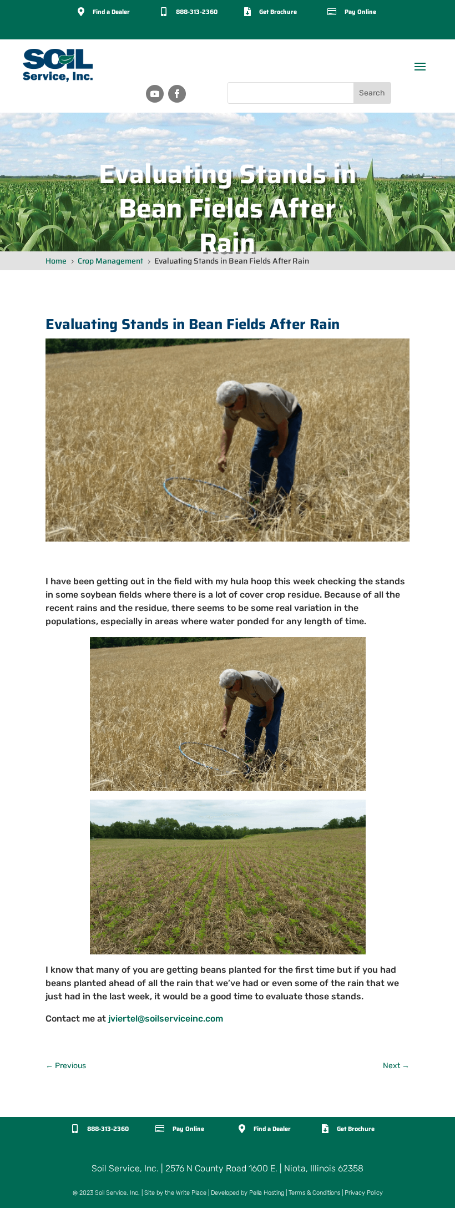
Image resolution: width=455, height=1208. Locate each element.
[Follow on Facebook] (177, 94)
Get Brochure (278, 12)
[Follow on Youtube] (155, 94)
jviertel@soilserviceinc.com (165, 1018)
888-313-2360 (197, 12)
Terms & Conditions (314, 1192)
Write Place (191, 1192)
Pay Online (360, 12)
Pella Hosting (266, 1192)
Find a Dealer (111, 12)
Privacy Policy (364, 1192)
